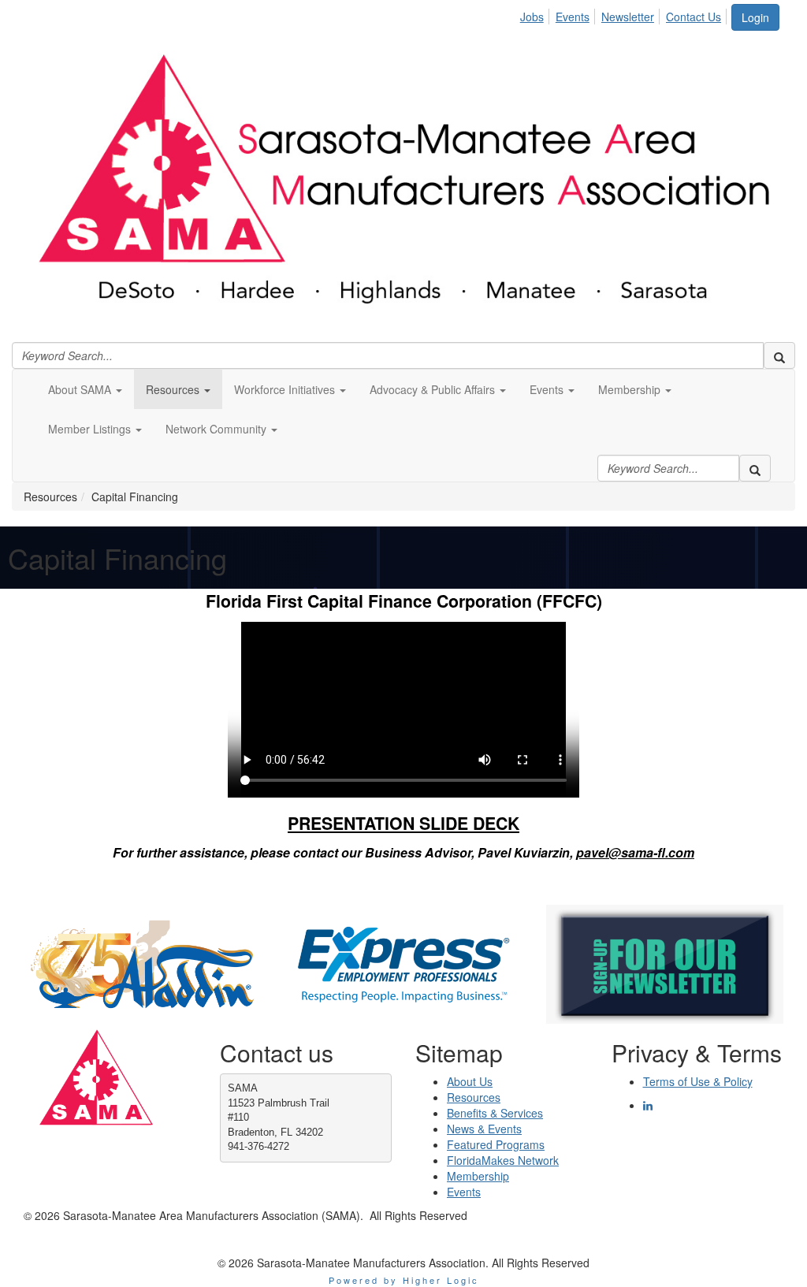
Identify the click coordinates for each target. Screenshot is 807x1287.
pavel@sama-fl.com (635, 852)
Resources (473, 1097)
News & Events (484, 1128)
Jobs (532, 16)
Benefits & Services (495, 1113)
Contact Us (693, 16)
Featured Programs (496, 1144)
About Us (470, 1081)
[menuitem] (536, 14)
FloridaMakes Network (503, 1160)
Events (572, 16)
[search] (779, 355)
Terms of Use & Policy (698, 1081)
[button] (85, 389)
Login (755, 17)
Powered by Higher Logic (404, 1280)
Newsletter (627, 16)
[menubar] (625, 14)
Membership (478, 1176)
